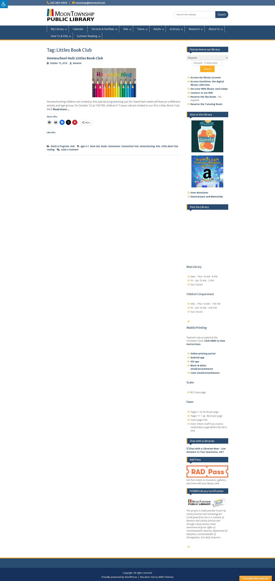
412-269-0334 (58, 2)
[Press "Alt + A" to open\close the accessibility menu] (4, 4)
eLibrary (175, 29)
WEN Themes (166, 576)
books (104, 146)
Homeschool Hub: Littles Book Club (75, 58)
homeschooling (147, 146)
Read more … (61, 109)
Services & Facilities (103, 29)
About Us (214, 29)
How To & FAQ (59, 36)
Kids (125, 29)
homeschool (114, 146)
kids (158, 146)
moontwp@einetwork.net (90, 2)
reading (50, 149)
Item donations (199, 192)
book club (95, 146)
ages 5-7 (85, 146)
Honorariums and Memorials (206, 196)
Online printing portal (202, 353)
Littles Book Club (169, 146)
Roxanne (77, 63)
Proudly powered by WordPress (119, 576)
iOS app (194, 361)
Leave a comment (69, 149)
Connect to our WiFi (201, 92)
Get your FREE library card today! (209, 88)
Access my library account (205, 77)
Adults (157, 29)
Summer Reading (87, 36)
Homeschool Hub (129, 146)
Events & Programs (60, 146)
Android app (197, 357)
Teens (141, 29)
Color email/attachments (205, 372)
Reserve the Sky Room (203, 96)
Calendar (78, 29)
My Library (57, 29)
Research (194, 29)
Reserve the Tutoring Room (206, 104)
